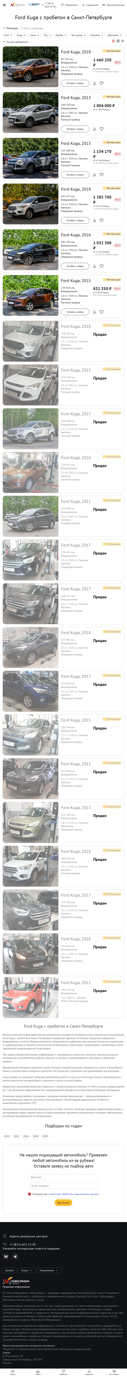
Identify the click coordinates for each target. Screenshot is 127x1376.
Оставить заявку (75, 83)
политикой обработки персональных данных (74, 1194)
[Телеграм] (15, 1256)
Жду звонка (63, 1202)
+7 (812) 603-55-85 (23, 1244)
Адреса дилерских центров (28, 1236)
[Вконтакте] (6, 1256)
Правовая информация (16, 1286)
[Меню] (4, 5)
